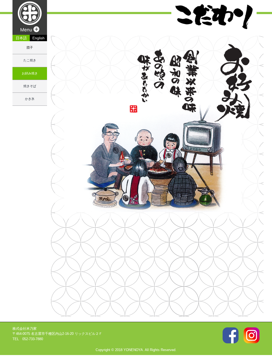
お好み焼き (30, 73)
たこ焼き (29, 60)
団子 (30, 47)
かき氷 (30, 98)
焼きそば (29, 86)
